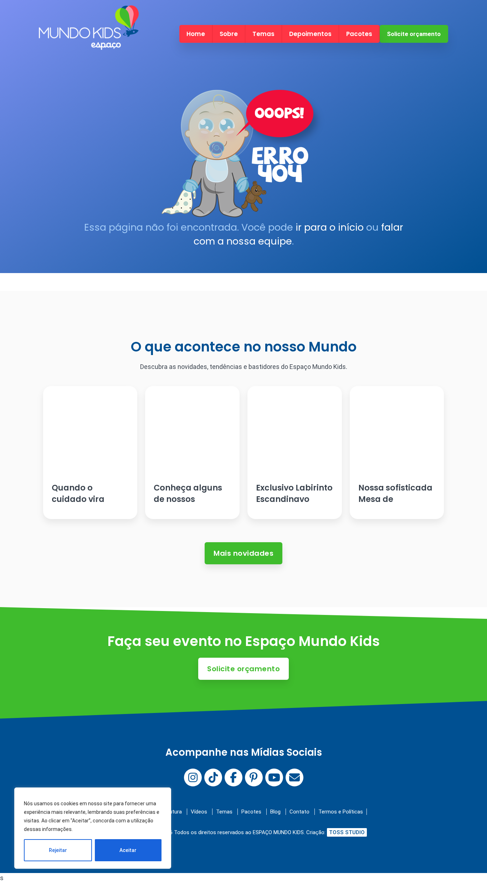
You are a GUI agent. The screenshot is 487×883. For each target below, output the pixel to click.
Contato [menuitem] (299, 811)
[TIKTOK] (213, 777)
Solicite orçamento (414, 33)
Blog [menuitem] (275, 811)
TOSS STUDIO (347, 832)
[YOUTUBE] (274, 777)
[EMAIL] (294, 777)
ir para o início (330, 227)
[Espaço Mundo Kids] (89, 43)
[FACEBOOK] (233, 777)
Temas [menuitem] (263, 34)
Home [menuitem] (195, 34)
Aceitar (128, 850)
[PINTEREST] (254, 777)
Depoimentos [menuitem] (310, 34)
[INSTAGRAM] (193, 777)
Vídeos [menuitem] (199, 811)
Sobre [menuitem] (229, 34)
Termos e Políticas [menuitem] (340, 811)
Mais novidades (243, 553)
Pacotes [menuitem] (359, 34)
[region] (92, 828)
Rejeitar (58, 850)
